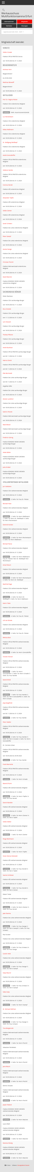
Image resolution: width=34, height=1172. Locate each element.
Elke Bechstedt (7, 373)
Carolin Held (7, 954)
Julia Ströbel (6, 467)
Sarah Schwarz (7, 223)
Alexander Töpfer (8, 198)
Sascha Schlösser (8, 875)
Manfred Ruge (7, 584)
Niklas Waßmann (8, 129)
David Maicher (7, 277)
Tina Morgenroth (8, 1028)
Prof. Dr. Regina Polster (10, 99)
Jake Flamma (7, 913)
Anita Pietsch (7, 565)
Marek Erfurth (7, 783)
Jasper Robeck (7, 1105)
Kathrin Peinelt (7, 412)
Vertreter (9, 26)
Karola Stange (7, 249)
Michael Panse (7, 544)
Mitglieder (24, 21)
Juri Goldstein (7, 486)
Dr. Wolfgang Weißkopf (10, 142)
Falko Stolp (6, 992)
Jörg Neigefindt (7, 703)
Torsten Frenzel (8, 657)
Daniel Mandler (8, 802)
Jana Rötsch (6, 1066)
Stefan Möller (7, 822)
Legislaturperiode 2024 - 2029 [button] (12, 32)
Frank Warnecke (8, 764)
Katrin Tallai (6, 603)
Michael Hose (7, 503)
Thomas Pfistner (8, 335)
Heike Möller (7, 452)
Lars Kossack (7, 322)
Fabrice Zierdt (7, 360)
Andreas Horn (7, 69)
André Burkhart (8, 347)
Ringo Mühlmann (8, 839)
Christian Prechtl (8, 262)
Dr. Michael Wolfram (9, 1009)
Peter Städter (7, 722)
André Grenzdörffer (9, 155)
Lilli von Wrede (7, 620)
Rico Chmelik (7, 309)
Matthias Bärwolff (8, 82)
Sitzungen (24, 26)
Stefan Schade (7, 52)
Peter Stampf (7, 236)
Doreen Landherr (8, 399)
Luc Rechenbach (8, 117)
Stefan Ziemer (7, 211)
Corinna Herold (7, 185)
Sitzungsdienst (23, 1165)
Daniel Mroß (7, 680)
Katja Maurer (7, 973)
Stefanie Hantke (8, 170)
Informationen (9, 21)
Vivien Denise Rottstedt (10, 856)
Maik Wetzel (6, 425)
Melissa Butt (7, 637)
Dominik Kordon (8, 525)
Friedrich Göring (8, 437)
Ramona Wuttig (8, 1143)
